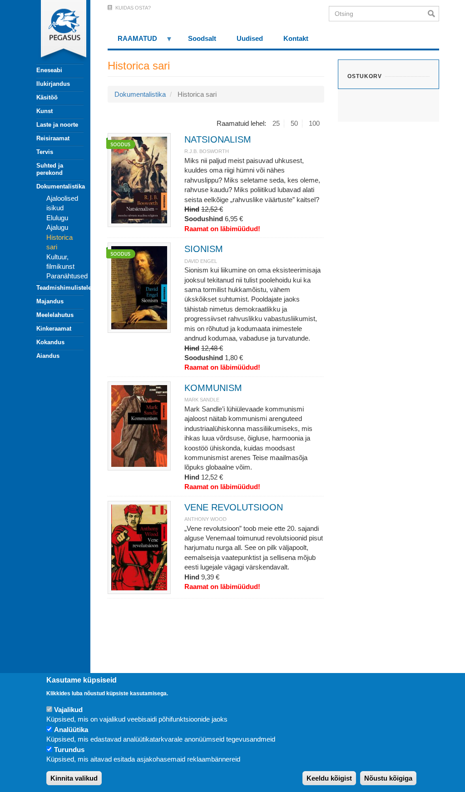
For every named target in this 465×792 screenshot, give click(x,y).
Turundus (69, 749)
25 (276, 123)
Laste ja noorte (57, 124)
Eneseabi (49, 70)
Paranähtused (67, 276)
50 (294, 123)
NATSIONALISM (217, 139)
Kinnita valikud (74, 778)
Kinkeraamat (53, 328)
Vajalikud (68, 709)
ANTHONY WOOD (205, 519)
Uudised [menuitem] (250, 38)
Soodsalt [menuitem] (202, 38)
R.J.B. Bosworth (206, 151)
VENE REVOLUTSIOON (233, 507)
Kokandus (50, 342)
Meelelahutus (55, 315)
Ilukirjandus (53, 83)
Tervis (44, 151)
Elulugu (57, 218)
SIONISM (203, 249)
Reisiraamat (52, 138)
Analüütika (71, 729)
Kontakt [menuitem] (295, 38)
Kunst (44, 111)
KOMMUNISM (213, 388)
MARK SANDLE (201, 399)
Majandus (50, 301)
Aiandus (47, 355)
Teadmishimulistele (60, 287)
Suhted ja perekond (49, 169)
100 (314, 123)
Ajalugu (57, 227)
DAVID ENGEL (200, 261)
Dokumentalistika (60, 186)
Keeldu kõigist (329, 778)
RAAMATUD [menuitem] (133, 42)
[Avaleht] (55, 32)
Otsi (433, 13)
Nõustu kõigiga (388, 778)
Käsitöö (47, 97)
